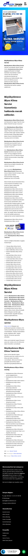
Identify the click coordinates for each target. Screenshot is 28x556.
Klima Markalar (18, 453)
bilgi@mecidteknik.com (10, 500)
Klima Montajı (6, 517)
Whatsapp (6, 498)
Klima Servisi (7, 326)
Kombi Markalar (7, 522)
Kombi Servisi (6, 512)
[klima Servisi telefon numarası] (14, 30)
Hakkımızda (6, 533)
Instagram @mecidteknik (9, 503)
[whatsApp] (24, 552)
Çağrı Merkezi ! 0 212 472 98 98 (12, 496)
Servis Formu (6, 538)
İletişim (4, 535)
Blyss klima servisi (16, 456)
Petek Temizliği (7, 519)
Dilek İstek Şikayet (7, 540)
